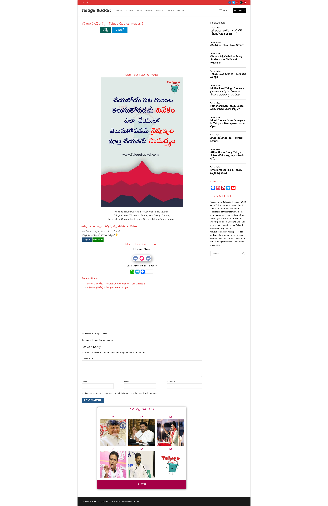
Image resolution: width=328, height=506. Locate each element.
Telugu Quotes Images (102, 340)
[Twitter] (233, 2)
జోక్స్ (105, 30)
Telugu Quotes (100, 334)
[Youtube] (237, 2)
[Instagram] (241, 2)
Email (127, 381)
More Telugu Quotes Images (141, 74)
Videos (241, 10)
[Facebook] (229, 2)
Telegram (86, 239)
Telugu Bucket (96, 10)
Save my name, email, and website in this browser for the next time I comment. (121, 393)
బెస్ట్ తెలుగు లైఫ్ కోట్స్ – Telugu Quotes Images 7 (109, 287)
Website (171, 381)
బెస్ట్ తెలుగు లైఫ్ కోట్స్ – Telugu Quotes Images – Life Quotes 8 (116, 283)
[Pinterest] (244, 2)
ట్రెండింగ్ (120, 30)
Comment (87, 358)
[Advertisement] (142, 54)
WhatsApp (98, 239)
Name (84, 381)
